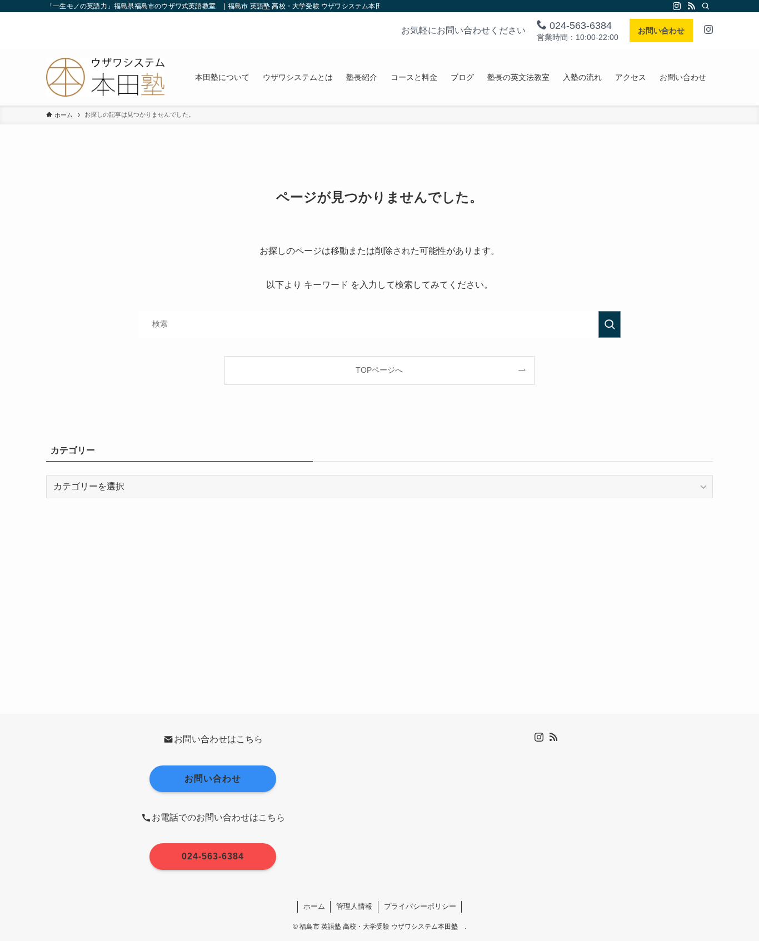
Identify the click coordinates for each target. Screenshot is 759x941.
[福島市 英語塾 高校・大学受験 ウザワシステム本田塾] (105, 77)
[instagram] (677, 6)
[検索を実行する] (609, 324)
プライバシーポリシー (420, 906)
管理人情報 (354, 906)
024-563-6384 (579, 25)
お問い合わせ (661, 30)
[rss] (691, 6)
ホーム (314, 906)
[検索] (705, 6)
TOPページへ (379, 370)
